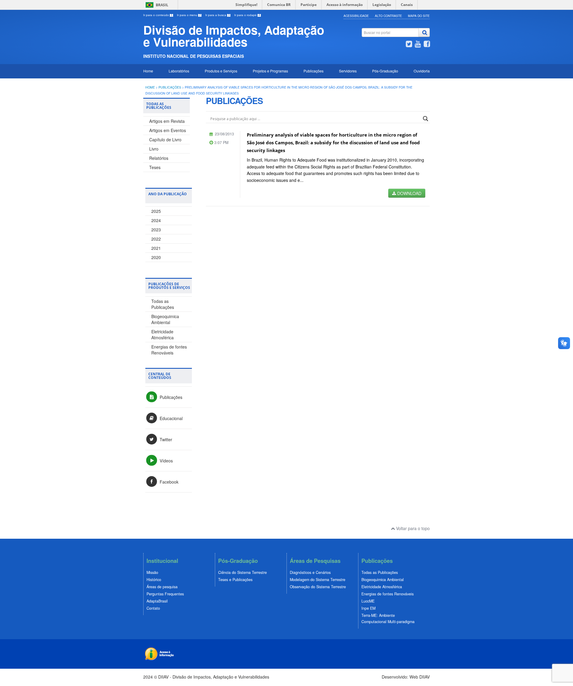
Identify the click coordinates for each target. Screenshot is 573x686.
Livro (153, 149)
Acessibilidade (356, 15)
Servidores (348, 70)
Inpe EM (368, 608)
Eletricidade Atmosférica (162, 334)
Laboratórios (179, 70)
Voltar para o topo (412, 528)
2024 (156, 220)
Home (148, 70)
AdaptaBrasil (157, 601)
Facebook (168, 482)
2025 (156, 211)
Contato (153, 608)
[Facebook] (427, 45)
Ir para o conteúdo (157, 15)
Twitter (165, 439)
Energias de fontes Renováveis (169, 350)
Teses (155, 167)
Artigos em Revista (167, 121)
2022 (156, 239)
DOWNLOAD (408, 193)
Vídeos (165, 461)
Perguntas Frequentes (165, 594)
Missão (152, 572)
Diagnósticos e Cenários (310, 572)
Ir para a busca (217, 15)
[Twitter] (409, 45)
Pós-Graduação (385, 70)
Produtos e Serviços (221, 70)
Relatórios (158, 158)
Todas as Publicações (162, 304)
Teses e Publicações (235, 579)
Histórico (154, 579)
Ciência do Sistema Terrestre (242, 572)
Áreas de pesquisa (162, 586)
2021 (156, 248)
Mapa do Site (419, 15)
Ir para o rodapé (247, 15)
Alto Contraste (388, 15)
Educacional (170, 418)
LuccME (368, 601)
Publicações (314, 70)
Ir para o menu (189, 15)
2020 (156, 257)
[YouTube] (418, 45)
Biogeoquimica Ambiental (165, 319)
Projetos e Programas (270, 70)
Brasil (162, 4)
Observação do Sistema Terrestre (318, 586)
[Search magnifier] (425, 118)
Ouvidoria (422, 70)
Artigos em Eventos (167, 130)
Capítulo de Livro (165, 140)
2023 (156, 230)
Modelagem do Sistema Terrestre (317, 579)
